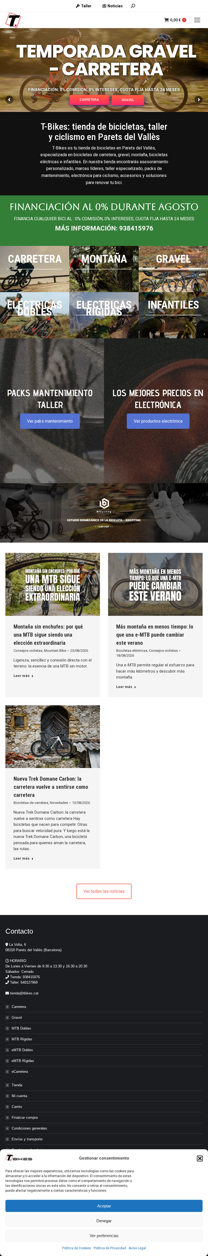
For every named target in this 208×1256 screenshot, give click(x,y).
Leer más (22, 676)
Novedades (59, 803)
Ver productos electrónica (158, 421)
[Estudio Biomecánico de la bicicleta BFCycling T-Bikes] (104, 513)
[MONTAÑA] (104, 269)
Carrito (17, 1107)
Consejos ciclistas (28, 651)
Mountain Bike (55, 651)
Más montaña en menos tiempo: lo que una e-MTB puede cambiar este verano (154, 634)
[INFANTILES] (173, 315)
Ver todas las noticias (104, 891)
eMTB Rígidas (23, 1061)
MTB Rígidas (22, 1039)
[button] (200, 1158)
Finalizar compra (25, 1117)
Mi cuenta (19, 1096)
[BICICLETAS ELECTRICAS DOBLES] (34, 315)
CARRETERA (89, 100)
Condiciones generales (29, 1128)
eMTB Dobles (22, 1050)
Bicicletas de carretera (31, 803)
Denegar (104, 1220)
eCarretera (20, 1072)
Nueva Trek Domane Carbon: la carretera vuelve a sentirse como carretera (51, 787)
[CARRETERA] (34, 269)
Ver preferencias (104, 1235)
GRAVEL (128, 100)
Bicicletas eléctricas (131, 651)
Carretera (19, 1007)
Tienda (17, 1085)
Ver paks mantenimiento (50, 421)
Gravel (17, 1018)
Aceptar (104, 1206)
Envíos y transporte (27, 1139)
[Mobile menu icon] (197, 20)
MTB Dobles (21, 1028)
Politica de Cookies (76, 1248)
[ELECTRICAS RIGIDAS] (104, 315)
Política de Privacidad (110, 1248)
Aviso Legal (137, 1248)
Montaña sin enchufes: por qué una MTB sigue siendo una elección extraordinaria (48, 634)
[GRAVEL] (173, 269)
